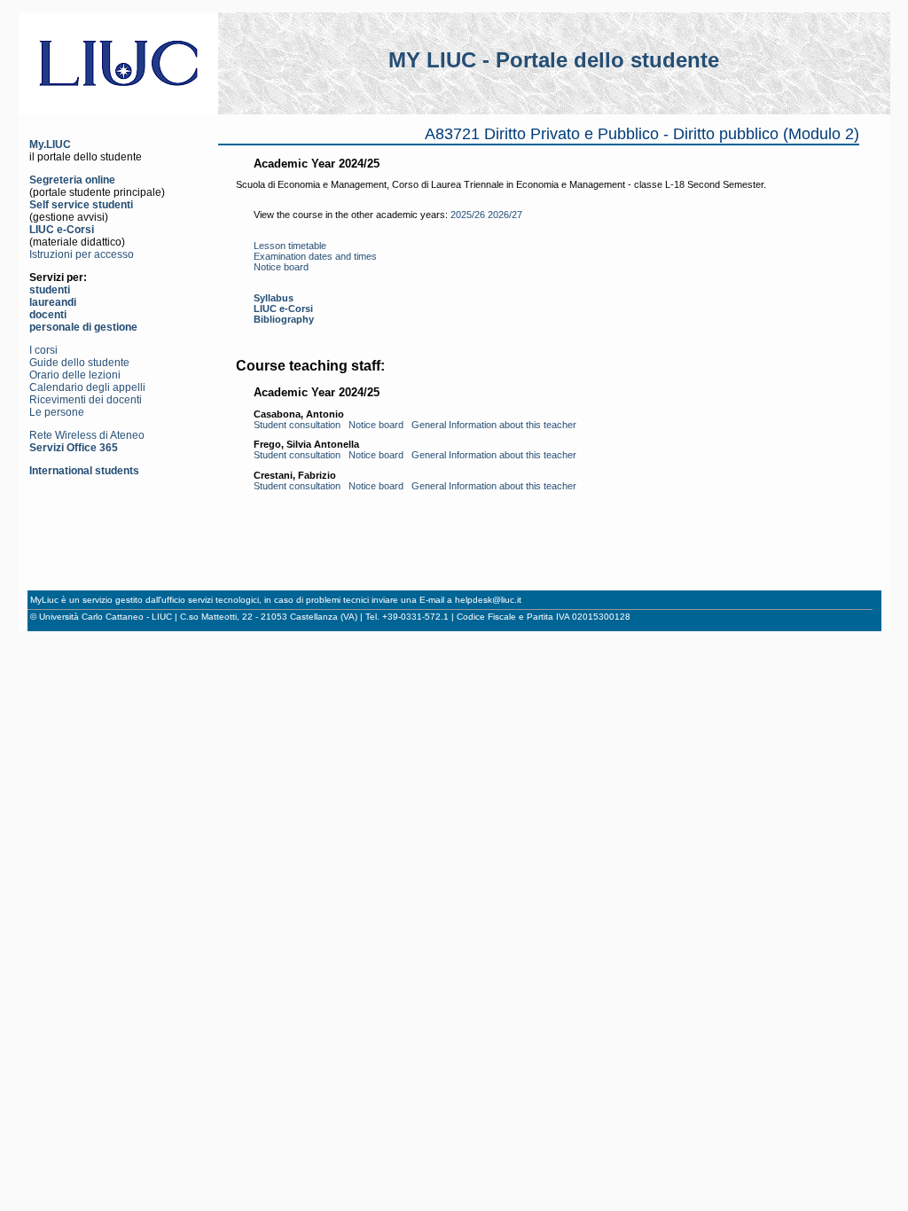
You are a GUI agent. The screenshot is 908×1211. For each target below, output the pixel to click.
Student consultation (297, 424)
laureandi (52, 302)
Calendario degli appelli (87, 387)
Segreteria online (72, 180)
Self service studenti (81, 205)
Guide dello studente (79, 362)
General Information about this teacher (493, 424)
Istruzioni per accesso (81, 254)
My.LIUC (50, 144)
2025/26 (467, 214)
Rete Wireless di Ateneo (87, 435)
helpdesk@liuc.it (488, 600)
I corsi (43, 350)
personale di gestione (83, 327)
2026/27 (505, 214)
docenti (48, 315)
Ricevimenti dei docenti (85, 400)
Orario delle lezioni (75, 375)
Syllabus (274, 298)
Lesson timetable (290, 245)
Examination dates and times (315, 256)
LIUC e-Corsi (61, 229)
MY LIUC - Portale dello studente (553, 60)
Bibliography (284, 319)
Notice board (281, 267)
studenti (49, 290)
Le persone (56, 412)
